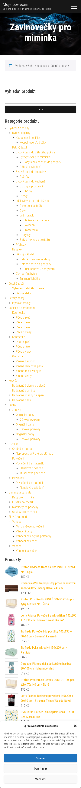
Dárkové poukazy (30, 419)
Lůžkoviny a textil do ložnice (33, 201)
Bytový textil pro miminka (35, 157)
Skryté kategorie (18, 517)
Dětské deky (23, 293)
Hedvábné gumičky (23, 390)
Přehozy (21, 244)
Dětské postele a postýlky (35, 264)
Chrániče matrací (22, 449)
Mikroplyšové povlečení (30, 526)
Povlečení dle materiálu (30, 463)
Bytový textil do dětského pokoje (35, 152)
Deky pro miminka (23, 497)
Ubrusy (28, 191)
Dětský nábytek (25, 254)
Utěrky (24, 196)
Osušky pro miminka (24, 512)
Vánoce (16, 521)
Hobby (12, 405)
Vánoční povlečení (27, 541)
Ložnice (13, 444)
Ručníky (24, 176)
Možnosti (40, 779)
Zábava (16, 410)
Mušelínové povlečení (33, 473)
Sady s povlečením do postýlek (42, 162)
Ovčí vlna (17, 356)
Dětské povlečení (30, 167)
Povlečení (29, 225)
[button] (75, 726)
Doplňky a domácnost (21, 308)
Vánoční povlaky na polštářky (33, 536)
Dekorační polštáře (31, 206)
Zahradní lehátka (30, 278)
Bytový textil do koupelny (31, 172)
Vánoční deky (24, 531)
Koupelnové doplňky (28, 138)
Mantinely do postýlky (25, 507)
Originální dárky (25, 415)
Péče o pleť (23, 317)
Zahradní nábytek (26, 274)
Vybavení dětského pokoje (28, 288)
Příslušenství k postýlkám (39, 269)
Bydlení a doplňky (18, 128)
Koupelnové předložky (33, 142)
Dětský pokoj (16, 298)
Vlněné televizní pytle (28, 371)
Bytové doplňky (21, 133)
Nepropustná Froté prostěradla (34, 453)
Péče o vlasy (23, 332)
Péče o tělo (23, 322)
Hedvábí (13, 380)
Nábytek (17, 249)
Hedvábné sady (21, 400)
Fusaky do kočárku (23, 502)
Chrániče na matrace (36, 220)
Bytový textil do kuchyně (30, 181)
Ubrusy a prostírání (31, 186)
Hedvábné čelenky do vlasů (28, 385)
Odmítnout (40, 768)
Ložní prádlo (27, 215)
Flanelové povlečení (32, 468)
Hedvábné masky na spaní (28, 395)
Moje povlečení (16, 4)
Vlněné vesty (24, 376)
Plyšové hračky (21, 303)
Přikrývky (25, 235)
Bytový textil (19, 147)
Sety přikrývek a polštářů (35, 240)
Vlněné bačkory (25, 361)
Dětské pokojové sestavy (35, 259)
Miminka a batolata (19, 492)
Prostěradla (31, 230)
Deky (23, 210)
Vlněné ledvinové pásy (29, 366)
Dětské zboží (16, 283)
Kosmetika (18, 312)
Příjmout (40, 758)
